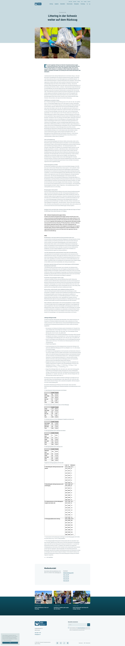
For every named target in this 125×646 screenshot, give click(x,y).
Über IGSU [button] (70, 1)
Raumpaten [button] (76, 3)
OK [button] (10, 642)
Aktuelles (74, 1)
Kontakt (85, 1)
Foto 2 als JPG (66, 576)
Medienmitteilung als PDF (68, 572)
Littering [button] (51, 3)
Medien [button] (78, 1)
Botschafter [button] (62, 3)
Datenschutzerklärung (7, 640)
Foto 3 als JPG (66, 578)
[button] (87, 4)
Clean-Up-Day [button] (69, 3)
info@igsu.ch (37, 634)
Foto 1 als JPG (66, 574)
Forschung (83, 3)
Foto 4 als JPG (66, 580)
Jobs (82, 1)
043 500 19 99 (38, 632)
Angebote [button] (56, 3)
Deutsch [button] (89, 1)
